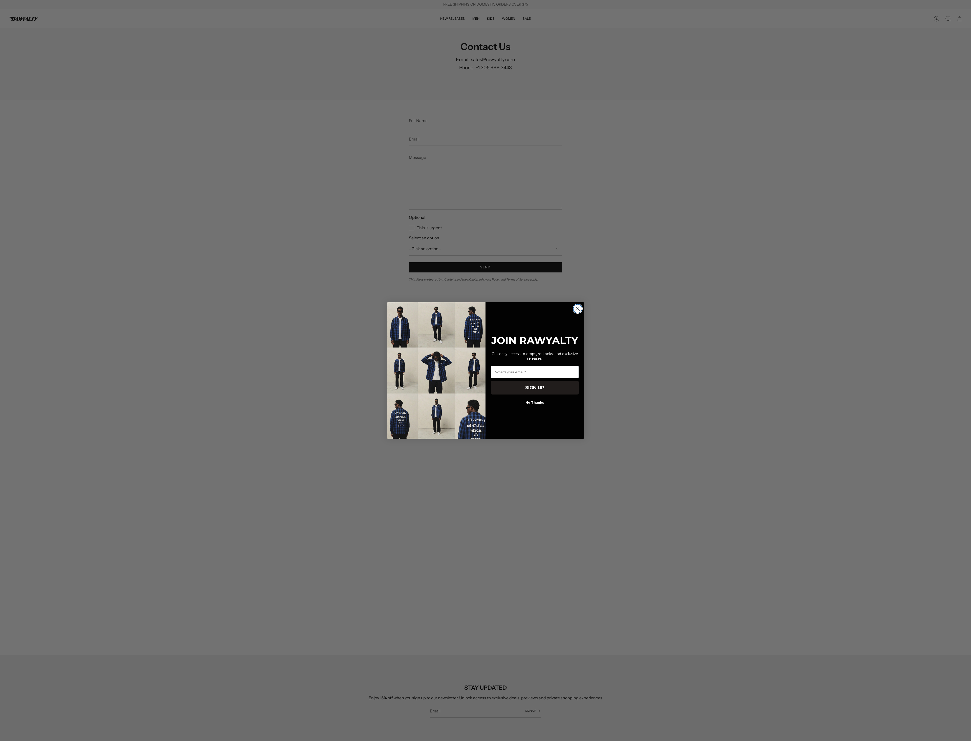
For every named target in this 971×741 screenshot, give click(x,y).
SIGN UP (534, 387)
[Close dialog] (577, 308)
